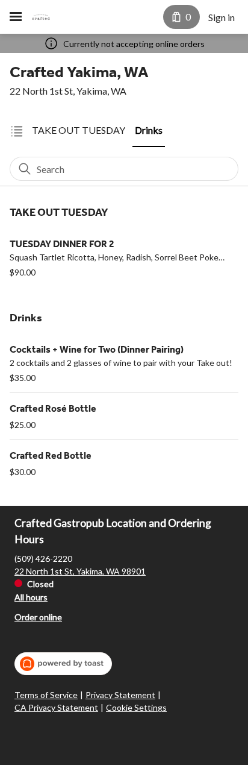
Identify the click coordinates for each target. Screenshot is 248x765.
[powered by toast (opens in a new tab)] (63, 663)
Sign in (221, 17)
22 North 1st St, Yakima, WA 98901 (80, 571)
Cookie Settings (136, 707)
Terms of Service (46, 695)
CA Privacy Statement (56, 707)
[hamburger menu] (16, 17)
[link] (78, 130)
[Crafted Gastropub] (41, 17)
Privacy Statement (120, 695)
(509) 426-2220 (43, 558)
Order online (38, 617)
